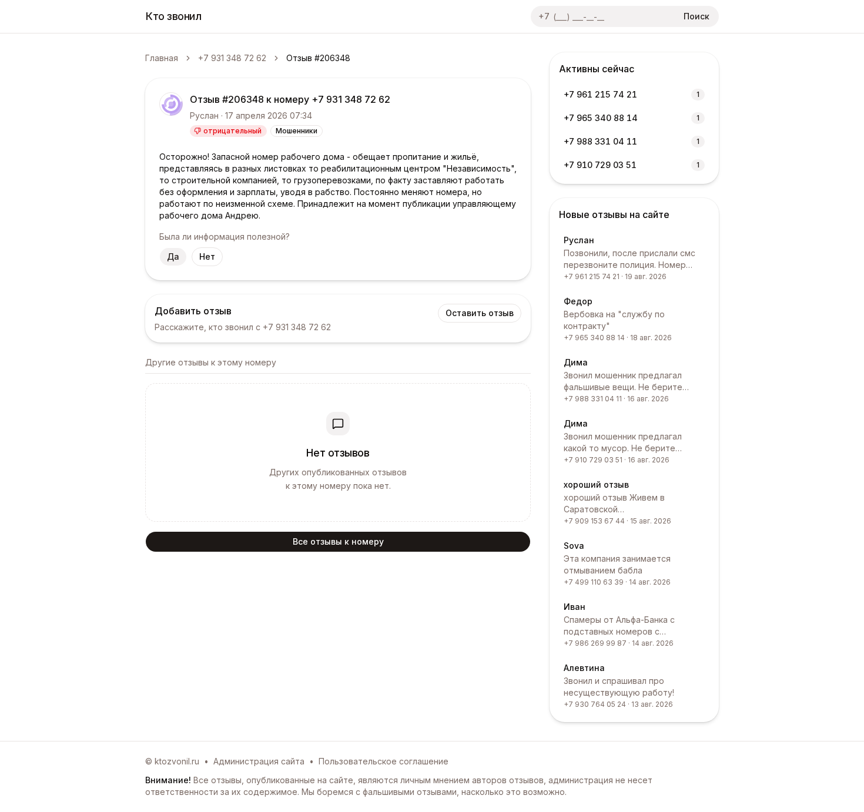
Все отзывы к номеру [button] (338, 541)
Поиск (696, 16)
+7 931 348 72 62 (232, 58)
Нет (207, 256)
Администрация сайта (258, 761)
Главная (161, 58)
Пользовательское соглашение (383, 761)
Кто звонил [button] (174, 16)
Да (173, 256)
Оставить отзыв (480, 313)
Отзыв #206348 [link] (318, 58)
